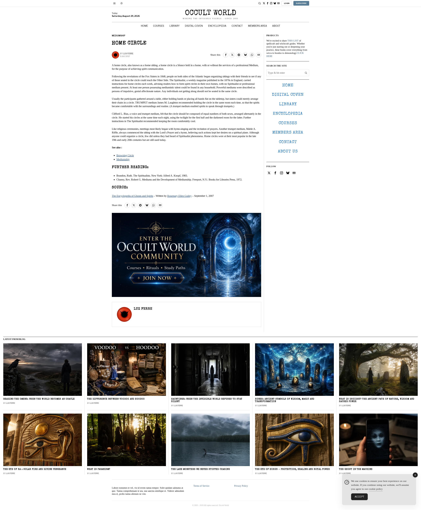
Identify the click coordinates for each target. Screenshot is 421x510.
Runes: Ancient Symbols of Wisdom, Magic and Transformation (284, 400)
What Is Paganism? (98, 469)
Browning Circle (125, 155)
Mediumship (118, 35)
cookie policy (376, 489)
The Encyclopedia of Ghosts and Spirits (132, 195)
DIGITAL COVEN (288, 95)
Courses (288, 123)
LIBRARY (288, 104)
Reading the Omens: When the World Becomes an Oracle (39, 399)
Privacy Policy (241, 486)
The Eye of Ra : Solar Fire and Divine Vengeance (34, 469)
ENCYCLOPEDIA (288, 114)
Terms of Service (201, 486)
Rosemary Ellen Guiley (179, 195)
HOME (287, 85)
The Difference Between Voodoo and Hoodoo (116, 399)
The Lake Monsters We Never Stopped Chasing (200, 469)
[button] (306, 73)
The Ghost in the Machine (355, 469)
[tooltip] (264, 3)
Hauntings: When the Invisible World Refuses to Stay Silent (206, 400)
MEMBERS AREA (287, 133)
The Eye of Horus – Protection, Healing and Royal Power (292, 469)
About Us (288, 152)
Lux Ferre (128, 53)
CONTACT (288, 142)
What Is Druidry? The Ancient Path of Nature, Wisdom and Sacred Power (376, 400)
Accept (359, 496)
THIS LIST (292, 40)
